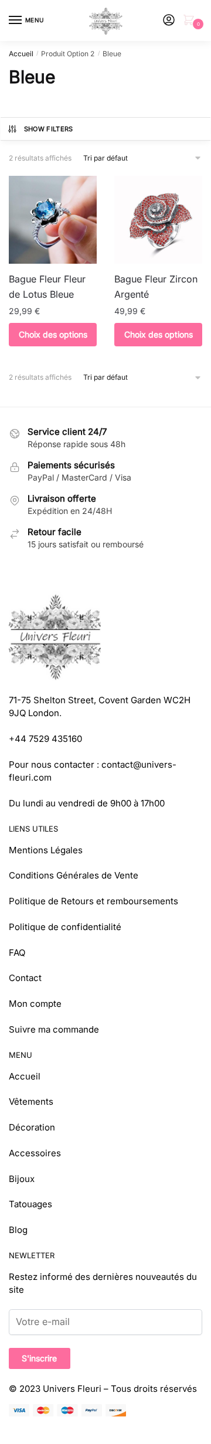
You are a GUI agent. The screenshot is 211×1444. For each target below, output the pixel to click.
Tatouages (30, 1204)
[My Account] (169, 21)
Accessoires (35, 1153)
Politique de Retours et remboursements (93, 901)
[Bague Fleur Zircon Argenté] (158, 220)
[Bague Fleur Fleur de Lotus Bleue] (53, 220)
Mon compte (35, 1003)
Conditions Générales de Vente (73, 875)
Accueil (21, 53)
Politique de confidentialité (65, 926)
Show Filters (48, 129)
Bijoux (22, 1178)
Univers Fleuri (72, 1388)
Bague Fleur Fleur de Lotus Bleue (47, 286)
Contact (25, 977)
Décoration (32, 1127)
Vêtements (31, 1101)
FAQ (17, 952)
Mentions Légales (46, 850)
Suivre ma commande (54, 1029)
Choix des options (53, 334)
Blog (18, 1229)
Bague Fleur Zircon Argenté (156, 286)
